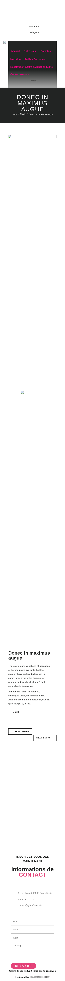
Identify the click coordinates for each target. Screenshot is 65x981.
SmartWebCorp (40, 977)
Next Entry (43, 737)
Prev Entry (21, 731)
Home (14, 114)
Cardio (23, 114)
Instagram (34, 32)
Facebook (34, 26)
